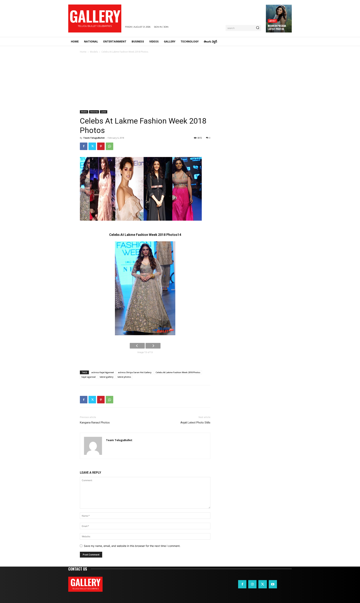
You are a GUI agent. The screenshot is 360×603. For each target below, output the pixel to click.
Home (83, 51)
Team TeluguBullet (94, 137)
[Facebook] (83, 146)
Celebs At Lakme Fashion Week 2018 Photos (178, 372)
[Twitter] (92, 146)
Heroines (94, 111)
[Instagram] (252, 584)
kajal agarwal (89, 376)
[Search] (257, 28)
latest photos (124, 376)
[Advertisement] (180, 82)
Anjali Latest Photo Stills (195, 422)
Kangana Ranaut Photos (95, 422)
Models (94, 51)
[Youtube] (273, 584)
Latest (272, 20)
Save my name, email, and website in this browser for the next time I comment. (132, 545)
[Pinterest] (101, 146)
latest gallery (106, 376)
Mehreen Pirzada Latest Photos (277, 27)
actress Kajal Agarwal (102, 372)
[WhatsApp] (109, 146)
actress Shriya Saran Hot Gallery (135, 372)
